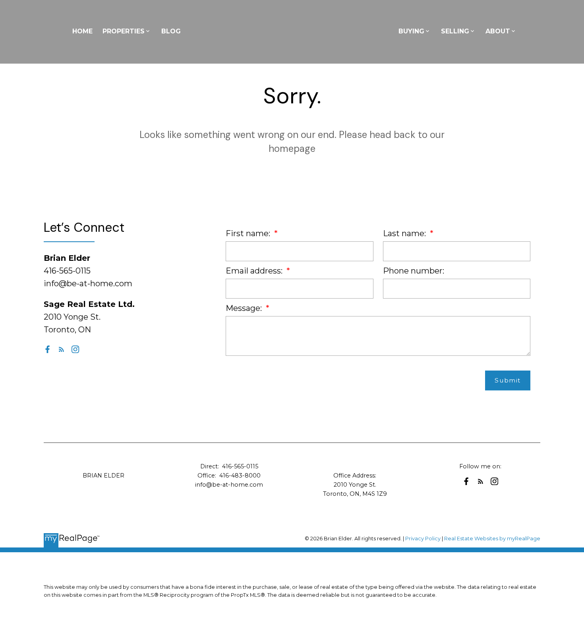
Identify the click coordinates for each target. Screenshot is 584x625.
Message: (245, 308)
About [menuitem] (497, 31)
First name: (249, 233)
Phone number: (413, 271)
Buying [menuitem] (411, 31)
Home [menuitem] (82, 31)
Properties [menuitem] (123, 31)
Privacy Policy (423, 539)
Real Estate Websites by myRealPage (492, 539)
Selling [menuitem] (455, 31)
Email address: (255, 271)
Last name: (405, 233)
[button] (47, 349)
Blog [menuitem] (171, 31)
